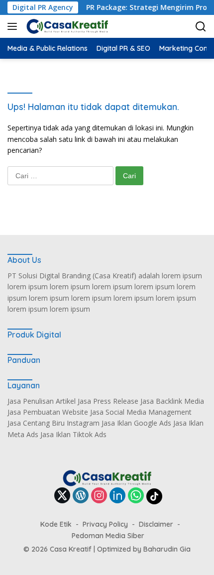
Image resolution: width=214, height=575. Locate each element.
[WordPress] (81, 496)
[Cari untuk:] (61, 175)
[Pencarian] (201, 26)
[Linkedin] (117, 496)
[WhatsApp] (136, 496)
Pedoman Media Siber (108, 535)
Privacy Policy (105, 524)
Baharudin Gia (167, 549)
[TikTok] (154, 496)
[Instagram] (99, 496)
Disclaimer (156, 524)
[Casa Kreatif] (65, 26)
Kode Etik (56, 524)
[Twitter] (62, 496)
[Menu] (14, 26)
